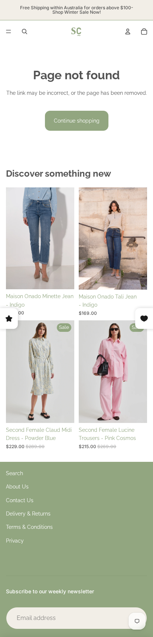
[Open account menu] (128, 31)
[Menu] (8, 31)
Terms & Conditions (29, 527)
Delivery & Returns (28, 514)
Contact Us (19, 500)
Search (14, 473)
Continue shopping (77, 121)
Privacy (15, 541)
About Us (17, 487)
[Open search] (24, 31)
